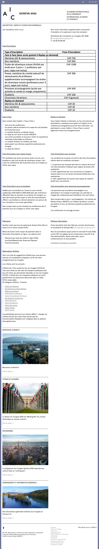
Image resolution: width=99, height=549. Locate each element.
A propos (53, 527)
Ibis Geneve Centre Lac (14, 298)
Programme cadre (56, 532)
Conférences (54, 536)
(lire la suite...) (7, 371)
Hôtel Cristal (10, 308)
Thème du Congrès (10, 379)
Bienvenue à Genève (11, 330)
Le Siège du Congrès (56, 544)
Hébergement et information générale (19, 483)
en (96, 2)
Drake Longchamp (12, 291)
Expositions (54, 537)
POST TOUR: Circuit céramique (59, 534)
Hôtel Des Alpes (11, 305)
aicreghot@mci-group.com (63, 38)
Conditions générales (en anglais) (63, 243)
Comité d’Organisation (57, 542)
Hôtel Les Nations (12, 286)
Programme (7, 431)
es (92, 2)
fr (90, 2)
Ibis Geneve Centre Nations (15, 289)
